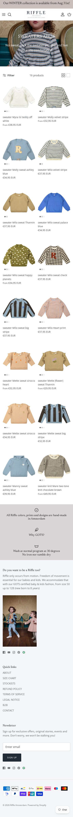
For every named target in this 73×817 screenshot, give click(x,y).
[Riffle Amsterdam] (36, 14)
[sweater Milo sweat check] (54, 255)
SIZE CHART (9, 678)
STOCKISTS (9, 683)
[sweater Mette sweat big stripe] (54, 413)
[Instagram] (14, 652)
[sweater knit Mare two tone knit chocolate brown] (54, 466)
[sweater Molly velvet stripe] (54, 97)
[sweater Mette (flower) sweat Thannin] (54, 361)
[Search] (11, 14)
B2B (5, 705)
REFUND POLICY (12, 689)
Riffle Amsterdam (18, 805)
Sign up (12, 757)
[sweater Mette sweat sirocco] (19, 413)
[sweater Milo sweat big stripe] (19, 308)
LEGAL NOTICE (11, 699)
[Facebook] (4, 652)
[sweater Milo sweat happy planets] (19, 255)
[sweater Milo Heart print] (54, 308)
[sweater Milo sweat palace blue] (54, 202)
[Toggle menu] (3, 14)
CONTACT (8, 710)
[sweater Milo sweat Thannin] (19, 202)
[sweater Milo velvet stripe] (54, 150)
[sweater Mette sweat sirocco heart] (19, 361)
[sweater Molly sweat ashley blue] (19, 150)
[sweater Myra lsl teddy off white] (19, 97)
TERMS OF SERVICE (14, 694)
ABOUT (7, 672)
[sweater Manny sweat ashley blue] (19, 466)
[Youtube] (9, 652)
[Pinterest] (18, 652)
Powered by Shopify (37, 805)
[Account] (62, 14)
